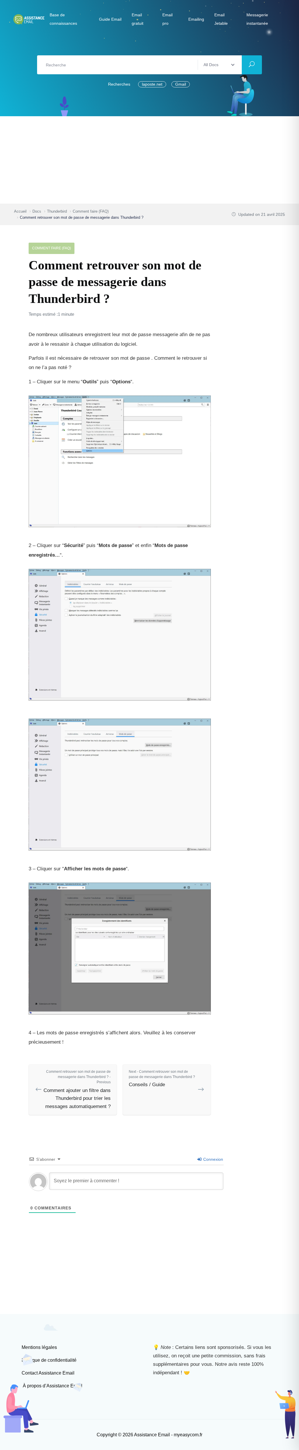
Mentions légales (39, 1347)
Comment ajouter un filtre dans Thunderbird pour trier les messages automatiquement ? (77, 1089)
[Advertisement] (149, 160)
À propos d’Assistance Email (52, 1385)
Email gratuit (137, 19)
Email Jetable (221, 19)
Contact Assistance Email (48, 1372)
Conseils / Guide (162, 1078)
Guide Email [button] (110, 19)
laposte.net (152, 84)
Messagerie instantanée (257, 19)
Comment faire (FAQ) (51, 248)
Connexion (212, 1159)
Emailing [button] (196, 19)
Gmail (180, 84)
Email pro (167, 19)
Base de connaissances (63, 19)
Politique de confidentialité (49, 1360)
